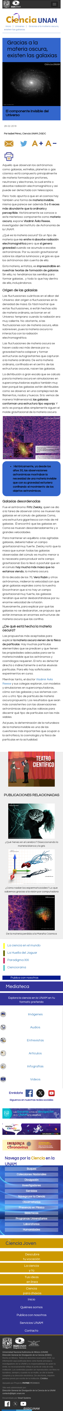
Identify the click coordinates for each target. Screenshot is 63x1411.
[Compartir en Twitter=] (24, 143)
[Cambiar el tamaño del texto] (37, 143)
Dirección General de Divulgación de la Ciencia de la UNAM (28, 1390)
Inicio (8, 26)
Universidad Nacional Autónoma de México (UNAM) (25, 1352)
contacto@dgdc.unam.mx (13, 1393)
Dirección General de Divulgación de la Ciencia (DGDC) (27, 1355)
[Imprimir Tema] (8, 156)
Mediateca (17, 986)
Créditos (44, 1378)
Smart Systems (24, 1398)
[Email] (8, 143)
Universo (19, 26)
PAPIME (26, 1383)
